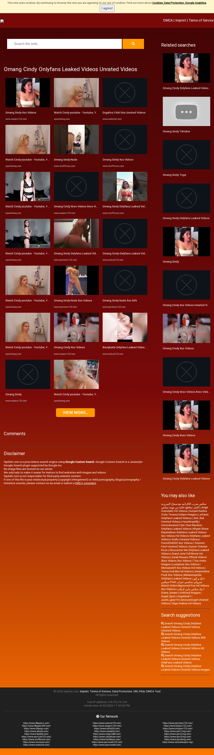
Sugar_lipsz (168, 596)
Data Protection (122, 691)
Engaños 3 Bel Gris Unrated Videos (124, 112)
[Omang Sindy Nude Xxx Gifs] (125, 294)
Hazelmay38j (190, 521)
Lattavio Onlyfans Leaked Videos (185, 516)
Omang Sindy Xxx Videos (20, 112)
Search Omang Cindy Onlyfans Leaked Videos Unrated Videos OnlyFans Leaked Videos (181, 659)
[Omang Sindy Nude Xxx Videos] (76, 294)
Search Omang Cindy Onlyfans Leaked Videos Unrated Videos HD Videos (182, 648)
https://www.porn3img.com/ (177, 736)
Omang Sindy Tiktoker (176, 131)
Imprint (180, 20)
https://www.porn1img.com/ (177, 731)
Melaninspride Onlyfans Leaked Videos (181, 576)
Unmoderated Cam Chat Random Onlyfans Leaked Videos (181, 527)
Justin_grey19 (170, 600)
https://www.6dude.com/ (36, 731)
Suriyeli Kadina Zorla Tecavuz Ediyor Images (184, 512)
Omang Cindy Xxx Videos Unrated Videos (188, 305)
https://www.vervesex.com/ (36, 742)
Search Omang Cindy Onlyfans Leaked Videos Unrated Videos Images (185, 667)
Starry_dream (169, 592)
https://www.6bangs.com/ (36, 728)
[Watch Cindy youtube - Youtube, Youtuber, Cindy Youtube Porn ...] (27, 153)
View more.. (75, 412)
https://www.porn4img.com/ (177, 739)
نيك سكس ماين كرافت (190, 589)
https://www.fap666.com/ (36, 734)
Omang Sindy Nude (65, 159)
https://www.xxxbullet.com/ (36, 745)
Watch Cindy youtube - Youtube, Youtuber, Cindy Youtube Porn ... (45, 159)
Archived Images (189, 592)
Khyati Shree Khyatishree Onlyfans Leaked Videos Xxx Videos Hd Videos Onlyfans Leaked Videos (185, 534)
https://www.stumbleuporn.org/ (177, 742)
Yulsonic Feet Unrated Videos (183, 544)
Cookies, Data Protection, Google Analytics (179, 3)
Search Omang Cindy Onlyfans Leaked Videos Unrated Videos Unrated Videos (181, 627)
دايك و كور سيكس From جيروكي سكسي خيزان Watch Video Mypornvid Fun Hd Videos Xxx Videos (185, 584)
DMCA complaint (85, 483)
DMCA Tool (153, 691)
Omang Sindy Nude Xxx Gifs (120, 300)
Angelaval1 (184, 596)
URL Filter (139, 691)
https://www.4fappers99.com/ (36, 725)
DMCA (168, 20)
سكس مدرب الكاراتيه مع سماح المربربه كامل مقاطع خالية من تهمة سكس (183, 505)
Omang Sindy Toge (174, 175)
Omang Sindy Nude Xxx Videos (73, 300)
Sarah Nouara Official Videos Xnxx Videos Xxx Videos (184, 558)
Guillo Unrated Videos (185, 539)
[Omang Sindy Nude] (76, 153)
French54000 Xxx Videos (176, 543)
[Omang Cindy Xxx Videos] (76, 341)
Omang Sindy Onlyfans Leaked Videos (77, 253)
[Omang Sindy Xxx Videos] (27, 106)
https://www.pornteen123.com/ (178, 723)
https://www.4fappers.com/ (36, 723)
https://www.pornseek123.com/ (107, 742)
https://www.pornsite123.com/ (36, 736)
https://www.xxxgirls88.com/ (107, 734)
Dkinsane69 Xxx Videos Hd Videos (182, 568)
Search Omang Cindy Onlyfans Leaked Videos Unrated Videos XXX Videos (183, 637)
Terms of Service (201, 20)
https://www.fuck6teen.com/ (107, 739)
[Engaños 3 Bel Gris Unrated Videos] (125, 106)
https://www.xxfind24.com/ (107, 728)
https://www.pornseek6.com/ (107, 745)
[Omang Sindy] (27, 388)
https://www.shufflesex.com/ (36, 739)
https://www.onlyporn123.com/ (178, 728)
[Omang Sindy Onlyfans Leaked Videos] (76, 247)
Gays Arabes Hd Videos (186, 603)
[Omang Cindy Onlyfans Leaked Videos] (125, 247)
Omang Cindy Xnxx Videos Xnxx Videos (78, 206)
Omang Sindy (13, 394)
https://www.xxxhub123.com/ (107, 723)
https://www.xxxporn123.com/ (107, 725)
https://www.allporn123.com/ (178, 725)
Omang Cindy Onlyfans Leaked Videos (126, 253)
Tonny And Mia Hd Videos (177, 571)
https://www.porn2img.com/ (177, 734)
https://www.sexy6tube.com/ (107, 736)
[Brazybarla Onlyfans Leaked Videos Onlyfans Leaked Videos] (125, 341)
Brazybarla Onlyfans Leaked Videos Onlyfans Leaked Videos (140, 347)
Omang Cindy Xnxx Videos (179, 435)
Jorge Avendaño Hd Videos (184, 509)
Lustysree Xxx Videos (185, 564)
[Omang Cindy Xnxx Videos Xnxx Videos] (76, 200)
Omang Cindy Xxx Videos (69, 347)
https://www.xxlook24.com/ (107, 731)
